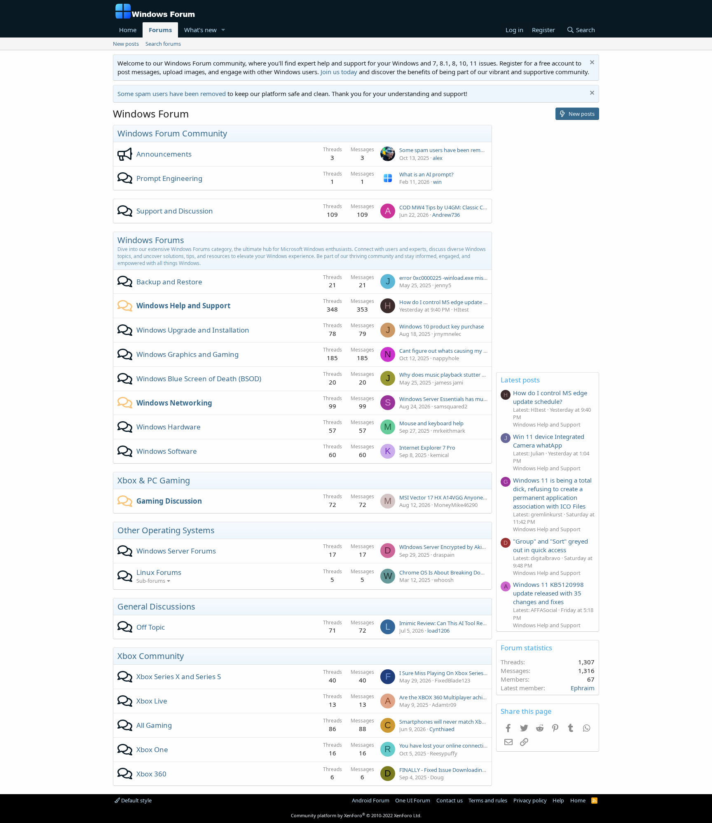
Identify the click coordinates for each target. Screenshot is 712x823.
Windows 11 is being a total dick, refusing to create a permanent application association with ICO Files (552, 493)
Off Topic (150, 627)
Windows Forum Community (172, 133)
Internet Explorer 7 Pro (427, 447)
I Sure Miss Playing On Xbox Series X (443, 673)
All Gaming (154, 725)
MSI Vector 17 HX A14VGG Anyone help (447, 497)
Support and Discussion (174, 211)
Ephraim (583, 688)
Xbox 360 (151, 773)
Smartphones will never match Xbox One (449, 721)
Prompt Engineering (169, 178)
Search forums (163, 43)
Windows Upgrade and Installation (192, 330)
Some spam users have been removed (171, 93)
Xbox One (152, 749)
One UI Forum (412, 800)
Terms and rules (487, 800)
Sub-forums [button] (150, 580)
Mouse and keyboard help (431, 423)
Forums (160, 30)
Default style (136, 800)
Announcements (164, 154)
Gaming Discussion (169, 501)
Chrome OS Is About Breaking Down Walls (450, 572)
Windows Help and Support (183, 305)
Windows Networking (174, 403)
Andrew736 (446, 214)
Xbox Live (151, 701)
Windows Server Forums (176, 551)
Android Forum (370, 800)
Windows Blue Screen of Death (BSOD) (198, 378)
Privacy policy (530, 800)
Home (127, 30)
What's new (200, 30)
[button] (223, 30)
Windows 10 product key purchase (441, 326)
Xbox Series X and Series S (178, 676)
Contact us (449, 800)
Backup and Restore (169, 281)
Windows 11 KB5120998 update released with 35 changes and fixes (548, 593)
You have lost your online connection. (445, 745)
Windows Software (166, 451)
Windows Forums (150, 240)
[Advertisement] (547, 248)
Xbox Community (150, 655)
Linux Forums (158, 572)
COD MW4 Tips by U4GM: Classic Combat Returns (459, 207)
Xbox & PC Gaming (153, 480)
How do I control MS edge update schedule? (453, 302)
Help (558, 800)
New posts (126, 43)
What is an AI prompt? (426, 174)
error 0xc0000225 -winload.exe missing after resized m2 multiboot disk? (486, 277)
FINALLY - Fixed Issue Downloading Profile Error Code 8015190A (477, 770)
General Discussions (156, 606)
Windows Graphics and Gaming (187, 354)
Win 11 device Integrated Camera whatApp (548, 440)
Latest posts (520, 380)
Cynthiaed (441, 729)
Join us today (339, 72)
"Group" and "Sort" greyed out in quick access (550, 545)
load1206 (438, 630)
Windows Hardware (168, 426)
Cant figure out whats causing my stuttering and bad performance (480, 350)
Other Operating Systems (166, 530)
